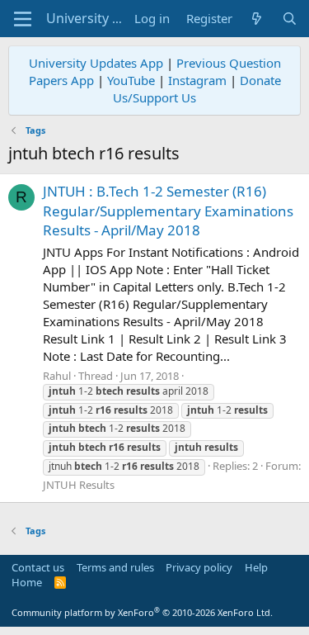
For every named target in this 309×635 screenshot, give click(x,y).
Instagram (197, 80)
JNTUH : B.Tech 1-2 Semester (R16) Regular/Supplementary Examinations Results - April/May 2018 (168, 211)
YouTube (131, 80)
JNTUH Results (79, 484)
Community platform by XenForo (142, 612)
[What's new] (257, 18)
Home (27, 582)
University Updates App (96, 62)
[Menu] (22, 19)
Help (256, 567)
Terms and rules (115, 567)
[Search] (290, 18)
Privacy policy (199, 567)
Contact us (38, 567)
